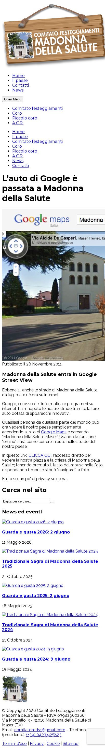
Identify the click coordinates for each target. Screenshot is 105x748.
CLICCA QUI (40, 455)
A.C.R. (17, 122)
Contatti (20, 85)
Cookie (53, 743)
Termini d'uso (14, 743)
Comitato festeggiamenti (37, 108)
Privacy (37, 743)
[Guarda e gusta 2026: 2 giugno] (33, 522)
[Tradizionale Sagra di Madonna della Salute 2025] (50, 551)
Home (18, 75)
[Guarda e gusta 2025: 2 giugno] (32, 585)
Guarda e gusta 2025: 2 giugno (35, 595)
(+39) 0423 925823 (43, 734)
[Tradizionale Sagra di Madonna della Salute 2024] (50, 614)
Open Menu (12, 99)
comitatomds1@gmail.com (39, 729)
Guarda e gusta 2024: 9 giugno (36, 659)
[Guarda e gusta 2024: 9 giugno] (33, 649)
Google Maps (54, 432)
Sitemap (70, 743)
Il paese (20, 80)
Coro (17, 113)
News (17, 90)
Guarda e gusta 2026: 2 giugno (36, 532)
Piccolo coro (24, 118)
